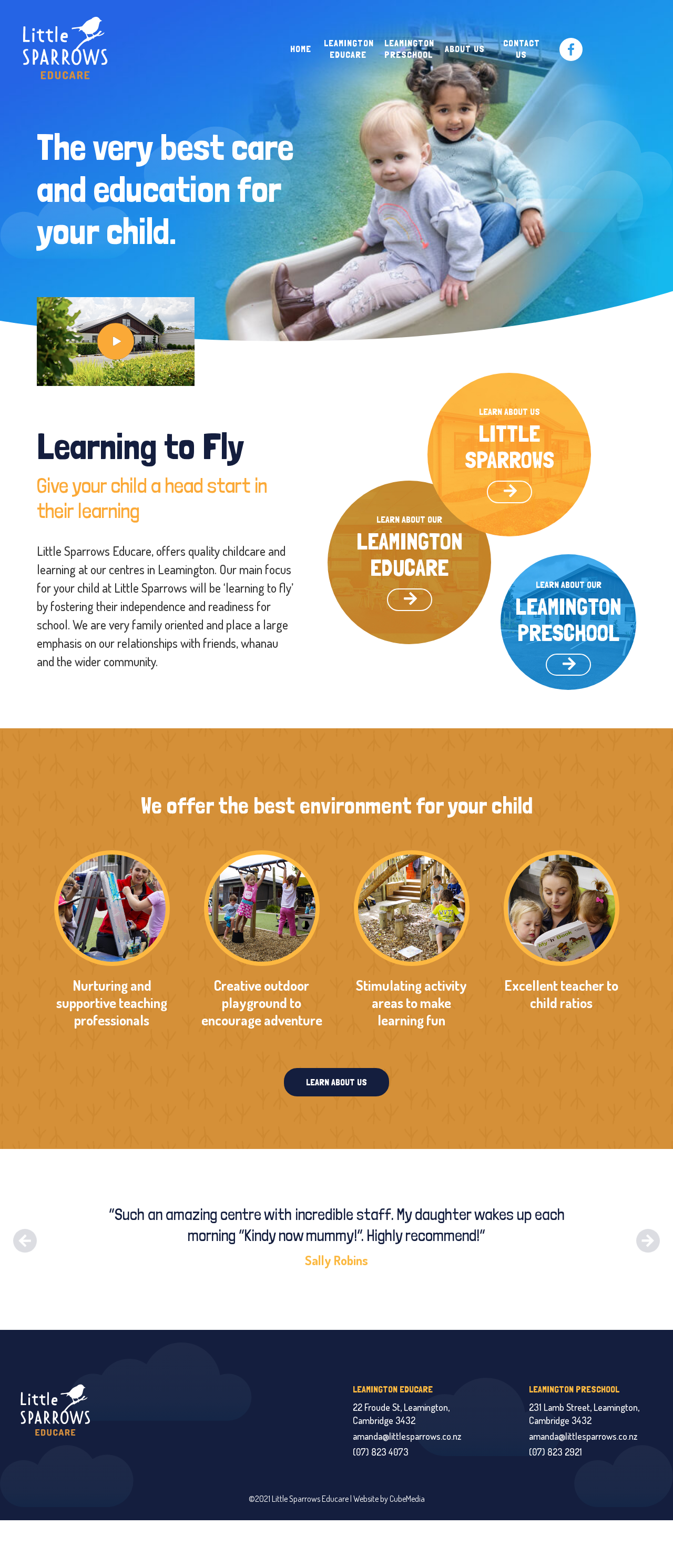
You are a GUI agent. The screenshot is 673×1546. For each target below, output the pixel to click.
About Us (465, 48)
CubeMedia (407, 1498)
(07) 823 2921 (555, 1452)
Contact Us (521, 48)
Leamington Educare (349, 48)
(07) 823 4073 (381, 1452)
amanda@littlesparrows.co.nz (407, 1436)
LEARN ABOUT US (336, 1081)
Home (300, 48)
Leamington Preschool (409, 48)
